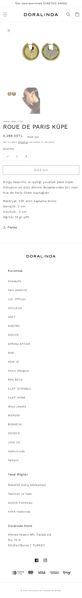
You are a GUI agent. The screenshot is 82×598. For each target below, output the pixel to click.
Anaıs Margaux (18, 370)
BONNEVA (15, 424)
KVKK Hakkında (19, 511)
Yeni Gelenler (17, 290)
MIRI (11, 352)
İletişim (13, 460)
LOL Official (16, 299)
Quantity (8, 148)
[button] (5, 14)
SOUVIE (13, 334)
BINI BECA (15, 379)
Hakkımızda (16, 451)
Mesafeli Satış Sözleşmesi (27, 484)
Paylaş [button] (12, 227)
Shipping (23, 142)
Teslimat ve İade (20, 493)
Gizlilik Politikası (20, 502)
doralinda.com (35, 590)
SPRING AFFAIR (19, 343)
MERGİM (14, 415)
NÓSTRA (14, 325)
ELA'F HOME (17, 397)
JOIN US (14, 442)
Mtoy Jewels (17, 406)
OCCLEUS (15, 308)
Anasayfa (14, 281)
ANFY (12, 317)
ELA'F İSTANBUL (19, 388)
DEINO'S (14, 433)
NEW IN (13, 361)
